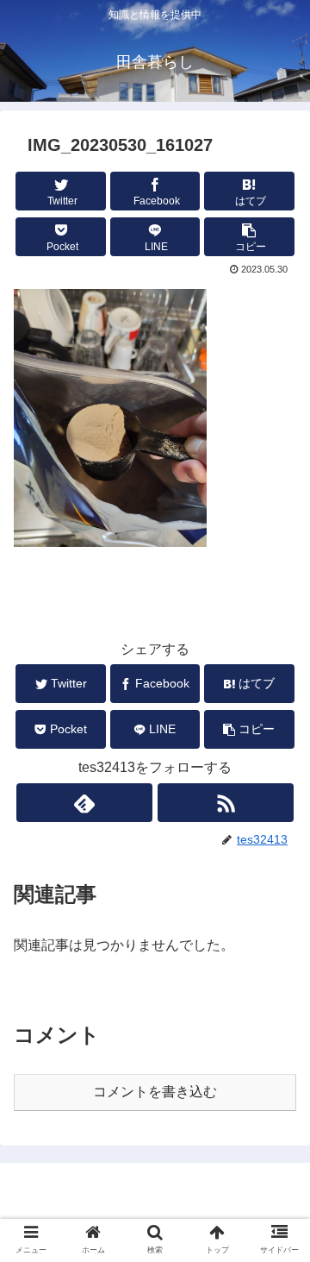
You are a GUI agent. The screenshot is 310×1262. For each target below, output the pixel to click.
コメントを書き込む (155, 1091)
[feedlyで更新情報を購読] (84, 802)
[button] (249, 236)
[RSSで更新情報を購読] (225, 802)
